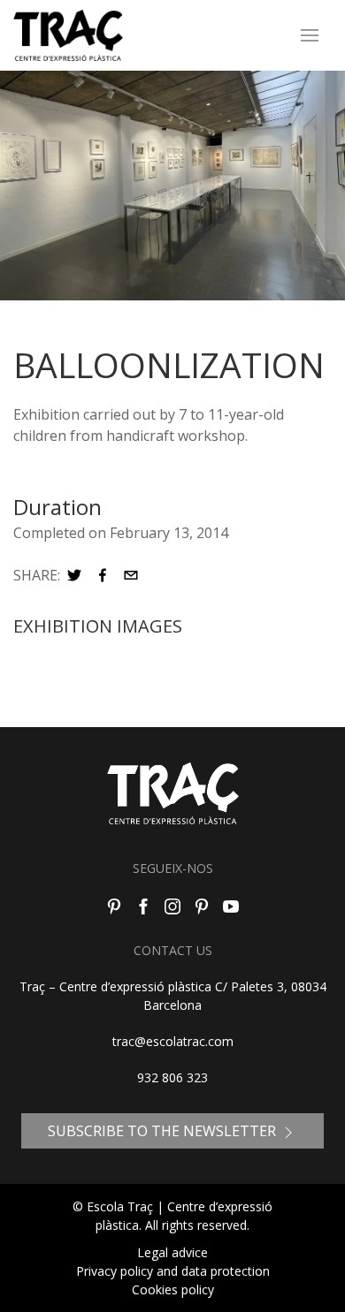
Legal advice (172, 1252)
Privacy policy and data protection (173, 1271)
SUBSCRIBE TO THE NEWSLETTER (164, 1131)
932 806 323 (172, 1077)
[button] (74, 575)
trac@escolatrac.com (173, 1041)
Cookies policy (173, 1289)
